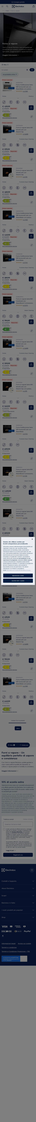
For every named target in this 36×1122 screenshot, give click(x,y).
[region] (18, 561)
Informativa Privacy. (25, 570)
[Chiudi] (32, 539)
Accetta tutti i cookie (18, 580)
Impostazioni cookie (18, 575)
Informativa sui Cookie (13, 570)
